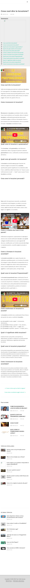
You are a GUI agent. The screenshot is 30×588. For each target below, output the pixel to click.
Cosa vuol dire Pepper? (12, 542)
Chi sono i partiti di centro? (13, 470)
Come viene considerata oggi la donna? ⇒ (15, 392)
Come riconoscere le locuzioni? (11, 45)
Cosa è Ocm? (14, 423)
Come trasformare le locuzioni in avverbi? (13, 58)
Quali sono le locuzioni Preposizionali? (12, 56)
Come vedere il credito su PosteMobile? (17, 523)
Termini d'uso (9, 581)
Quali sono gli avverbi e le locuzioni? (12, 48)
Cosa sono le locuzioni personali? (11, 50)
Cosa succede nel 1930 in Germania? (16, 547)
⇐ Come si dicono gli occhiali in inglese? (15, 388)
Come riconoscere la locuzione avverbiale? (14, 64)
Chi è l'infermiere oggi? (12, 529)
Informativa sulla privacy (18, 581)
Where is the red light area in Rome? (16, 456)
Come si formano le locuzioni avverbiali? (13, 54)
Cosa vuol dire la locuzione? (10, 43)
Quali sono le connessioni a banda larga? (17, 431)
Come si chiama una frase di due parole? (13, 52)
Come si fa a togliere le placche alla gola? (17, 483)
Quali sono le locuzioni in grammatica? (13, 46)
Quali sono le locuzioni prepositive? (12, 62)
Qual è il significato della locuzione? (12, 60)
